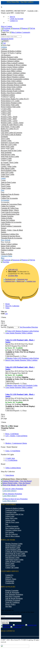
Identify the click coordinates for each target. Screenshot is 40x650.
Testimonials (9, 581)
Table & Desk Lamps (12, 561)
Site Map (8, 606)
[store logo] (20, 32)
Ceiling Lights (9, 516)
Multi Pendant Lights (12, 548)
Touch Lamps (10, 565)
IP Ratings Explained (12, 600)
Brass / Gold (12, 434)
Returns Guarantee (11, 590)
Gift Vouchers (9, 532)
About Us (8, 577)
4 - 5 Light (11, 460)
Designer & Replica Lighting (14, 508)
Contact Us (14, 21)
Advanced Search (7, 39)
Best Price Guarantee (12, 596)
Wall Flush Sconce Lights (14, 559)
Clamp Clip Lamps (12, 567)
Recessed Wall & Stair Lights (15, 555)
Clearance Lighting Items (13, 530)
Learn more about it (9, 491)
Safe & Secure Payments (14, 598)
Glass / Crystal (12, 451)
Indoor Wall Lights (11, 518)
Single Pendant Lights (13, 546)
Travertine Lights (10, 512)
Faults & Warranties (12, 592)
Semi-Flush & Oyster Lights (15, 553)
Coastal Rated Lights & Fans (14, 514)
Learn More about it (10, 496)
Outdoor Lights (10, 520)
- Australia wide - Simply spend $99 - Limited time (20, 12)
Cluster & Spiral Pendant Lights (16, 551)
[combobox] (11, 36)
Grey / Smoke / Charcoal (16, 436)
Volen (7, 308)
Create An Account (16, 19)
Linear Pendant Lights (13, 550)
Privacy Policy (10, 604)
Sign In (12, 17)
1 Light (10, 458)
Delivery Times (10, 579)
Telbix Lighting (13, 468)
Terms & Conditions (12, 602)
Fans (6, 524)
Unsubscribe (9, 583)
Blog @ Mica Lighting (12, 536)
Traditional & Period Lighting (14, 510)
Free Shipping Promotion (14, 594)
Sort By (3, 327)
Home (7, 304)
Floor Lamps (9, 563)
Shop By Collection (12, 306)
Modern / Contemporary (16, 443)
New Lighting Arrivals (12, 528)
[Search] (5, 41)
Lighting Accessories (11, 526)
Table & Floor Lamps (12, 522)
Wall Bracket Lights (12, 557)
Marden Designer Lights (13, 544)
